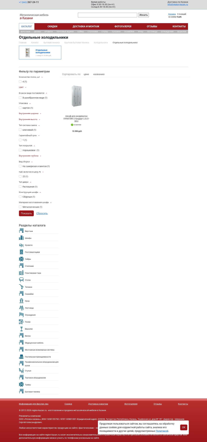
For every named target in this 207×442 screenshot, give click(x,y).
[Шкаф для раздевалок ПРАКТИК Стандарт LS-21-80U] (76, 96)
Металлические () (32, 206)
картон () (28, 107)
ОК (183, 427)
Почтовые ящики (65, 32)
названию (99, 74)
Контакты (179, 26)
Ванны (28, 336)
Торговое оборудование (35, 378)
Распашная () (30, 186)
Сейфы (80, 32)
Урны (140, 32)
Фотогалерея (123, 26)
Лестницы (152, 32)
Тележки (116, 32)
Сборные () (29, 196)
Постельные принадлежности (38, 357)
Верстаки (25, 32)
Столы (105, 32)
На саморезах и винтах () (36, 166)
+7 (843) (29, 2)
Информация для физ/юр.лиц (33, 404)
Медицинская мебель (34, 343)
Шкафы (37, 32)
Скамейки (129, 32)
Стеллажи (93, 32)
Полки (27, 322)
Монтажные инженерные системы (39, 350)
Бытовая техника (32, 392)
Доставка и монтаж (86, 26)
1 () (25, 140)
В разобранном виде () (35, 97)
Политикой (162, 431)
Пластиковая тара (33, 273)
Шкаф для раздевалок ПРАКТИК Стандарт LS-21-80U (76, 118)
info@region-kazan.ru (178, 4)
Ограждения (167, 32)
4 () (25, 81)
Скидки (52, 26)
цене (86, 74)
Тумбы (28, 385)
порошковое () (31, 150)
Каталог (26, 26)
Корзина (172, 14)
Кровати (49, 32)
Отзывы (152, 26)
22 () (25, 176)
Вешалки (181, 32)
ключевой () (29, 129)
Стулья (28, 371)
